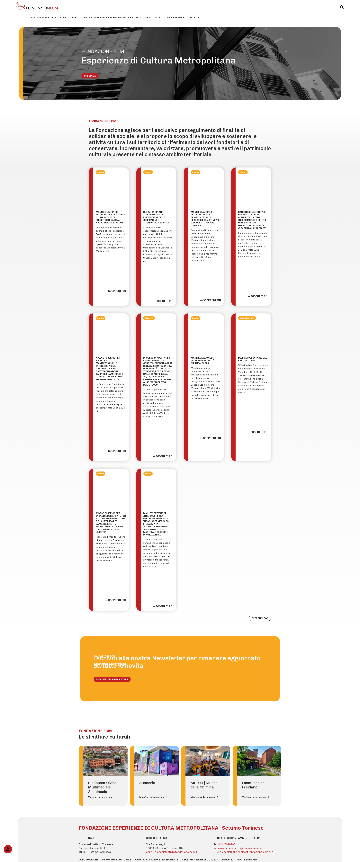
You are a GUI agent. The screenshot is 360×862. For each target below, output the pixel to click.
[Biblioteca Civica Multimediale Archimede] (105, 761)
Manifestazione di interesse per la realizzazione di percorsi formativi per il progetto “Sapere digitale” (205, 219)
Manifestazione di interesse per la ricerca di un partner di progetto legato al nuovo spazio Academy (111, 217)
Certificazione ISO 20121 (199, 859)
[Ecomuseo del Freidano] (259, 761)
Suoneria (147, 783)
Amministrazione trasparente (156, 859)
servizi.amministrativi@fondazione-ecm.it (171, 852)
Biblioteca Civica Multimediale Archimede (102, 787)
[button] (342, 7)
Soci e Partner (247, 859)
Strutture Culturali (116, 859)
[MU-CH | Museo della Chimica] (207, 761)
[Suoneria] (156, 761)
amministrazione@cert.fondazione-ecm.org (246, 852)
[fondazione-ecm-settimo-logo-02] (37, 7)
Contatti (226, 859)
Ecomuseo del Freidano (254, 785)
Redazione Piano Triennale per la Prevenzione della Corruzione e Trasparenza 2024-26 (156, 217)
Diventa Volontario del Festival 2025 (252, 359)
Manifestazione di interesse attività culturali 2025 (202, 360)
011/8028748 (226, 844)
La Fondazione (88, 859)
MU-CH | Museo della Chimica (204, 785)
